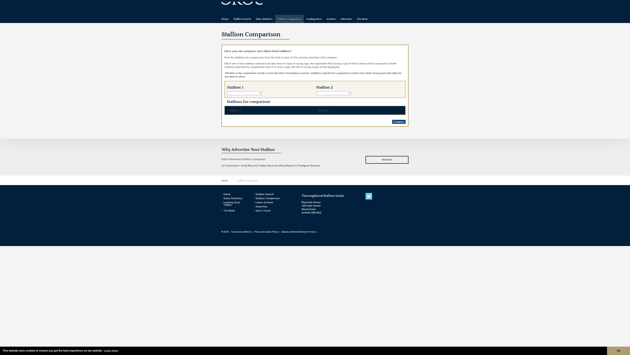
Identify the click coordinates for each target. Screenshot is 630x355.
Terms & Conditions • (241, 231)
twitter (369, 196)
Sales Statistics (232, 198)
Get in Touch (263, 210)
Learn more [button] (111, 350)
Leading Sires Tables (231, 203)
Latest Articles (264, 202)
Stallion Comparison (267, 198)
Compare (398, 121)
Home (227, 194)
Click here (387, 159)
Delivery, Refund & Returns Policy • (299, 231)
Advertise (261, 206)
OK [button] (618, 350)
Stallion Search (264, 194)
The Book (229, 210)
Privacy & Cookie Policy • (267, 231)
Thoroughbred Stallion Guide (241, 6)
